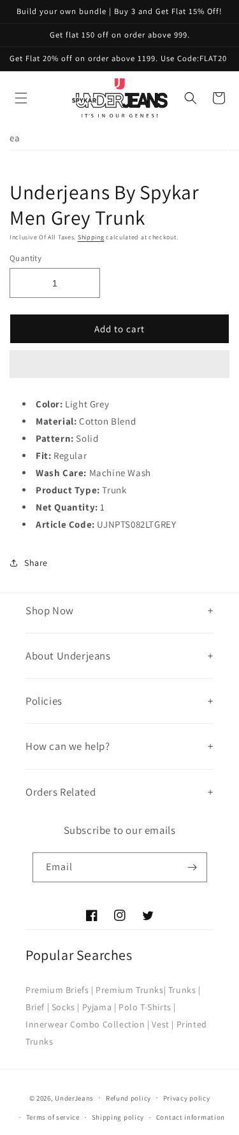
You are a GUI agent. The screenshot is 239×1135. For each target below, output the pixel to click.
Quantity (25, 258)
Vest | (163, 1024)
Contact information (190, 1117)
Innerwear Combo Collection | (87, 1024)
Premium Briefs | (59, 990)
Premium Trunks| (131, 990)
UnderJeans (74, 1097)
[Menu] (21, 98)
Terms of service (53, 1117)
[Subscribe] (192, 867)
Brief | (37, 1007)
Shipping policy (118, 1117)
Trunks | (184, 990)
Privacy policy (186, 1098)
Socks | (66, 1007)
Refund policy (128, 1098)
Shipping (91, 237)
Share (36, 562)
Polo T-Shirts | (147, 1007)
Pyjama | (99, 1007)
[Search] (191, 98)
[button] (119, 364)
